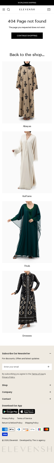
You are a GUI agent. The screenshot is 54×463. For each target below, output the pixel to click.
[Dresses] (27, 302)
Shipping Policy (31, 423)
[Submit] (48, 366)
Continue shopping (27, 35)
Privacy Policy (8, 418)
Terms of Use (38, 374)
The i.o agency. (38, 440)
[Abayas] (27, 92)
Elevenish (13, 440)
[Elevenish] (27, 9)
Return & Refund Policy (12, 423)
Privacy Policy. (8, 377)
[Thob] (27, 232)
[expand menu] (3, 9)
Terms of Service (24, 418)
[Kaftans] (27, 162)
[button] (49, 9)
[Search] (8, 9)
